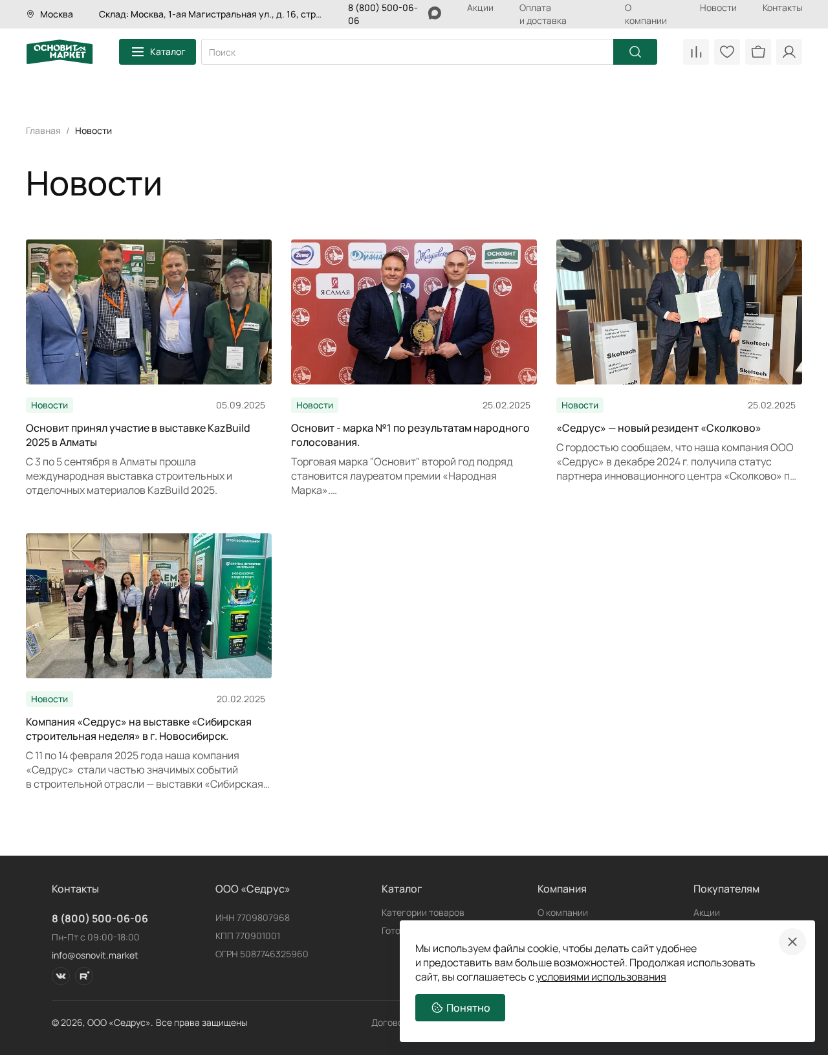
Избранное (727, 52)
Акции (480, 7)
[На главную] (59, 52)
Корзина (758, 52)
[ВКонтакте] (61, 976)
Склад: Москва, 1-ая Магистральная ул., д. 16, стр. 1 (210, 14)
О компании (646, 14)
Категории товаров (423, 912)
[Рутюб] (84, 976)
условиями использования (601, 977)
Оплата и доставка (543, 14)
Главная (43, 130)
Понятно (468, 1008)
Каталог (168, 51)
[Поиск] (635, 52)
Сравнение (696, 52)
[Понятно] (792, 941)
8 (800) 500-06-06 (100, 918)
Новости (718, 7)
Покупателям (726, 889)
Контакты (782, 7)
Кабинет (789, 52)
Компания (562, 889)
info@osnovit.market (95, 955)
